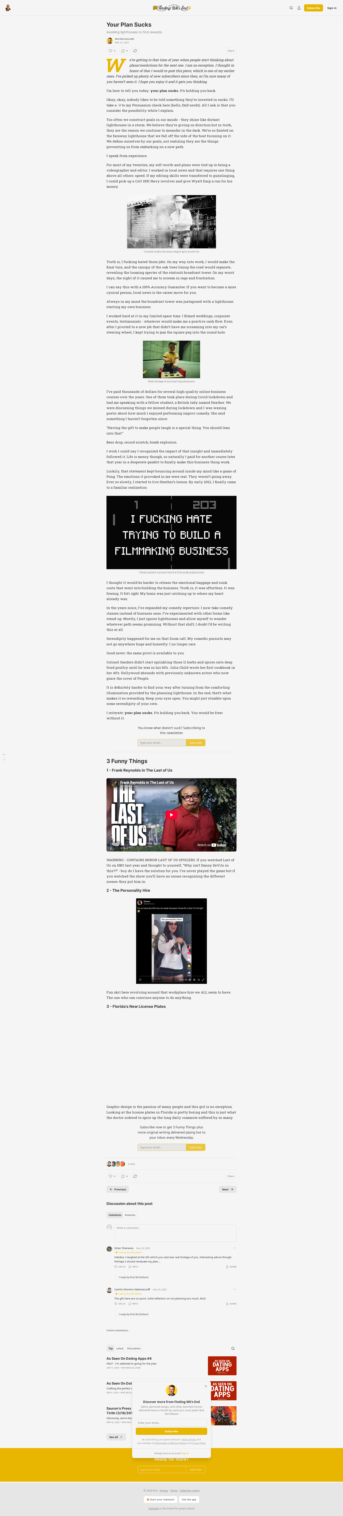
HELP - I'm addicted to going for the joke (131, 1363)
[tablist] (121, 1215)
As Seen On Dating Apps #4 (129, 1358)
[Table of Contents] (3, 758)
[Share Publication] (299, 7)
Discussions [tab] (134, 1348)
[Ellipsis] (235, 1248)
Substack (153, 1508)
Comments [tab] (115, 1215)
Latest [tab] (120, 1348)
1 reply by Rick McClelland (133, 1277)
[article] (171, 1366)
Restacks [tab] (130, 1215)
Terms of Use (189, 1439)
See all (113, 1437)
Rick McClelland (124, 39)
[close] (206, 1386)
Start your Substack (162, 1499)
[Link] (101, 761)
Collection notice (190, 1490)
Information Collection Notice (170, 1443)
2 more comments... (118, 1330)
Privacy (164, 1490)
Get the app (189, 1499)
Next (225, 1189)
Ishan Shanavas (123, 1248)
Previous (120, 1189)
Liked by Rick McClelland (129, 1252)
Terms (174, 1490)
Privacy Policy (198, 1443)
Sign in (332, 8)
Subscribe (313, 8)
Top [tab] (111, 1348)
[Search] (291, 7)
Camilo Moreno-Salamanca (131, 1289)
